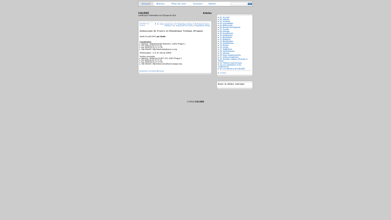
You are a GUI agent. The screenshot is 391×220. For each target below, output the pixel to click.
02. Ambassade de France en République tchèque (191, 25)
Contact (198, 4)
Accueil (146, 4)
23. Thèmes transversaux (231, 63)
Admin (212, 4)
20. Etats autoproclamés (230, 55)
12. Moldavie (225, 39)
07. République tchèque (184, 24)
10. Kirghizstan (226, 35)
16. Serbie (224, 47)
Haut (161, 71)
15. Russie (224, 45)
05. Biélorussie (226, 25)
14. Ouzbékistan (227, 43)
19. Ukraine (225, 53)
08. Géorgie (225, 31)
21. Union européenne (165, 24)
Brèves (161, 4)
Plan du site (179, 4)
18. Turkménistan (227, 51)
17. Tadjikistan (226, 49)
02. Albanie (224, 19)
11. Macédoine (226, 37)
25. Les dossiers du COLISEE (232, 69)
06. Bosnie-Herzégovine (230, 27)
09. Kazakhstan (226, 33)
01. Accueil (224, 17)
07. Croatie (224, 29)
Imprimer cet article (148, 71)
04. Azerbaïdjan (226, 23)
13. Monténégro (226, 41)
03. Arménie (225, 21)
